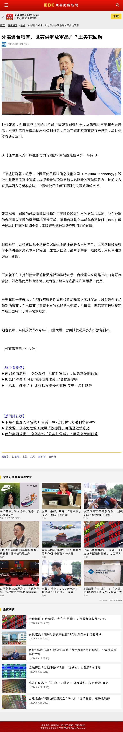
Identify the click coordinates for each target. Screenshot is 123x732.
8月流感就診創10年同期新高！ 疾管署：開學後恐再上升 (19, 552)
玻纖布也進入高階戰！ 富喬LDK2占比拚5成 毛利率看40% (50, 422)
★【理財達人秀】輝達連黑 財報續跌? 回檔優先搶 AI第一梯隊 (48, 155)
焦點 (22, 25)
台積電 (15, 456)
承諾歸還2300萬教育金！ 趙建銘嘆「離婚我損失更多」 (103, 513)
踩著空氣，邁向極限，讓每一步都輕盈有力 (19, 513)
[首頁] (61, 4)
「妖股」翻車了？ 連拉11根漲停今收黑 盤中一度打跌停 (48, 385)
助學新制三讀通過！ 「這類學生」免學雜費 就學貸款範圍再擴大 (19, 590)
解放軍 (42, 456)
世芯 (24, 456)
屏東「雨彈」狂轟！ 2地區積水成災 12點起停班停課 (61, 513)
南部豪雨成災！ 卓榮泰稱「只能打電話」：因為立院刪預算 (51, 373)
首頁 (2, 25)
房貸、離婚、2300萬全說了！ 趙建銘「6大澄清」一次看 (61, 590)
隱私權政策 (80, 725)
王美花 (52, 456)
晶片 (32, 456)
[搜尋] (117, 8)
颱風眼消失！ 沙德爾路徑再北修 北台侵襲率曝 (41, 379)
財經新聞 (12, 25)
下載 (116, 16)
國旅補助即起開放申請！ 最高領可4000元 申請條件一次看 (61, 552)
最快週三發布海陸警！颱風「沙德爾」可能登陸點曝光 (47, 428)
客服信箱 (45, 725)
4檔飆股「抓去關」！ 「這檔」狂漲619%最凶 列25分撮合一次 (103, 590)
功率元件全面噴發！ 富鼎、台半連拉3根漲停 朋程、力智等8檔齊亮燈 (103, 552)
